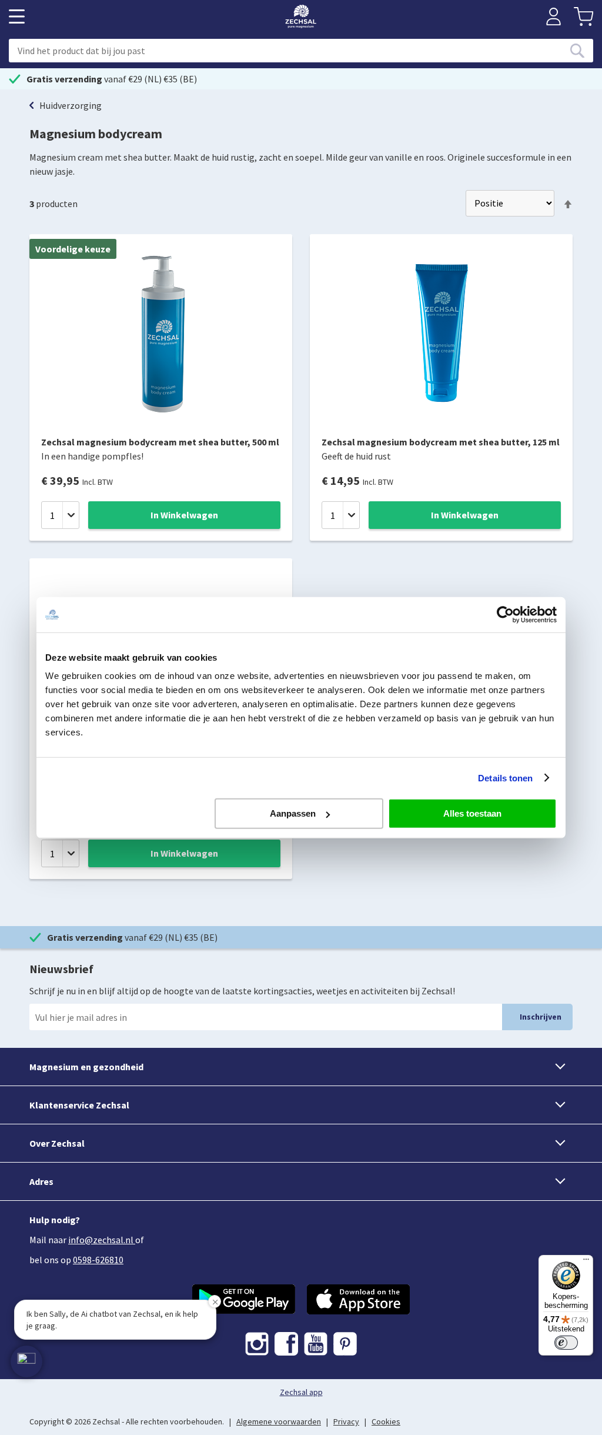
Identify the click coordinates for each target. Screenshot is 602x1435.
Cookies (386, 1421)
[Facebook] (286, 1344)
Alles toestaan (472, 813)
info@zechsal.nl (100, 1240)
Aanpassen (293, 813)
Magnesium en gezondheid (86, 1067)
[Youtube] (315, 1344)
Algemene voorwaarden (278, 1421)
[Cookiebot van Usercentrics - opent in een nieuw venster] (505, 614)
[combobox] (301, 50)
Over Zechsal (57, 1143)
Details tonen (505, 778)
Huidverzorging (70, 105)
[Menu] (586, 1262)
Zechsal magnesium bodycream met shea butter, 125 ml (441, 442)
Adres (41, 1181)
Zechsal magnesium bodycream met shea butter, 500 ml (160, 442)
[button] (26, 1361)
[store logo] (300, 16)
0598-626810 (98, 1260)
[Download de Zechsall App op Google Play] (243, 1299)
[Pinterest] (345, 1344)
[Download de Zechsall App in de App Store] (358, 1299)
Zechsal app (301, 1392)
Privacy (346, 1421)
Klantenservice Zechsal (79, 1105)
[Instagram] (257, 1344)
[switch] (566, 1343)
